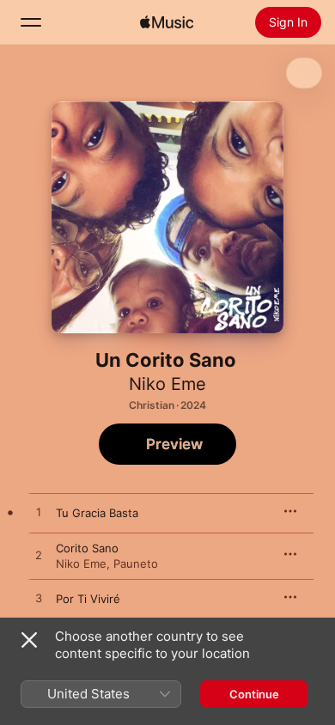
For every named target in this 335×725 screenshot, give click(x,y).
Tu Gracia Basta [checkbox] (97, 513)
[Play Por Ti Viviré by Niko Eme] (38, 598)
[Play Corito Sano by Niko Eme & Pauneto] (38, 556)
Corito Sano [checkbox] (87, 548)
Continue (254, 694)
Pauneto (135, 563)
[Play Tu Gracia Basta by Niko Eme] (38, 513)
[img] (166, 22)
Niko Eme (167, 384)
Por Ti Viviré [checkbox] (88, 599)
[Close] (29, 640)
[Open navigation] (31, 22)
